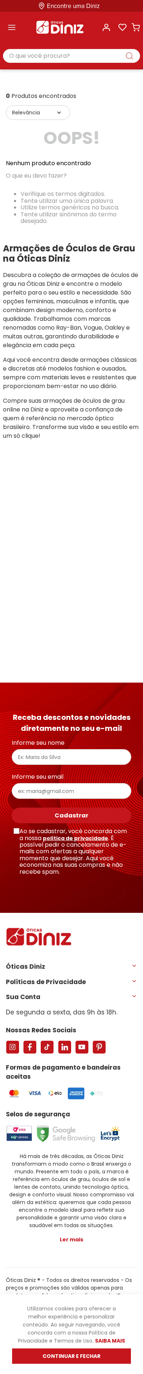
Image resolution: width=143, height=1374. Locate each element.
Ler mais (71, 1239)
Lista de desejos (122, 27)
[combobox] (71, 56)
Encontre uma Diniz (73, 6)
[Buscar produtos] (133, 55)
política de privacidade (75, 838)
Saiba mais (110, 1340)
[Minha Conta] (106, 27)
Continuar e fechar (71, 1356)
